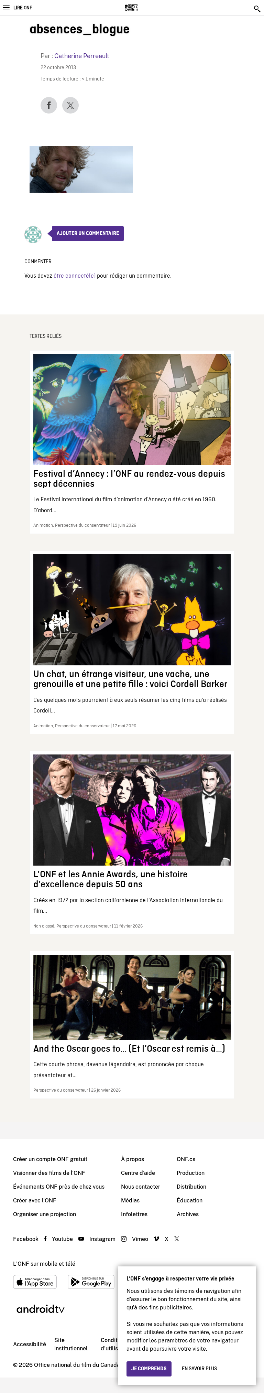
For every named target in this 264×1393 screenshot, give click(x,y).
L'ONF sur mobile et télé (44, 1264)
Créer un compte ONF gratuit (50, 1159)
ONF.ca (186, 1159)
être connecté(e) (75, 276)
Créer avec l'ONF (34, 1200)
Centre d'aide (138, 1173)
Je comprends (149, 1369)
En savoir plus (199, 1369)
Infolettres (134, 1214)
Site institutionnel (71, 1344)
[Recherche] (258, 9)
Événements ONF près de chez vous (58, 1186)
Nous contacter (140, 1186)
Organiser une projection (44, 1214)
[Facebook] (49, 105)
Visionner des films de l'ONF (49, 1173)
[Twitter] (70, 105)
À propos (132, 1159)
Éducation (189, 1200)
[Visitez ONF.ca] (143, 7)
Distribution (191, 1186)
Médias (130, 1200)
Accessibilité (29, 1344)
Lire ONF (22, 8)
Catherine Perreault (81, 56)
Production (191, 1173)
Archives (188, 1214)
